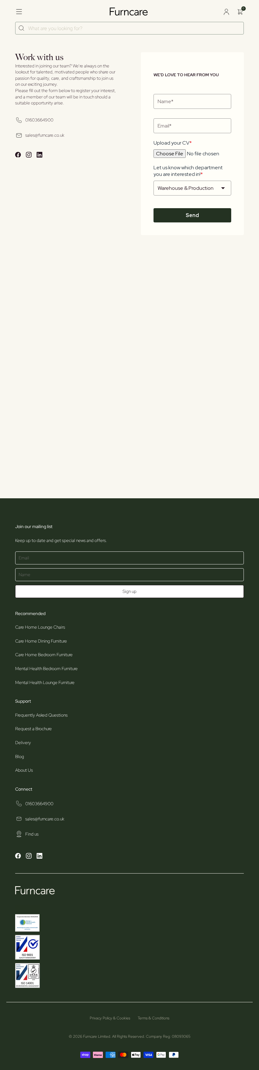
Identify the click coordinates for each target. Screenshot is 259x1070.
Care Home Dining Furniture (41, 641)
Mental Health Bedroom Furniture (46, 668)
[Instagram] (29, 155)
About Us (24, 770)
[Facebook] (18, 155)
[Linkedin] (39, 155)
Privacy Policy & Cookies (110, 1018)
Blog (19, 756)
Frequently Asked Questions (41, 715)
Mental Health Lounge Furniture (45, 682)
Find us (32, 834)
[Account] (226, 12)
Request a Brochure (33, 728)
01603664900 (39, 120)
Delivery (23, 742)
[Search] (22, 28)
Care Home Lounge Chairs (40, 627)
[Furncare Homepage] (129, 12)
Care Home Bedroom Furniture (44, 654)
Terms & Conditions (153, 1018)
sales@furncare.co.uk (44, 135)
